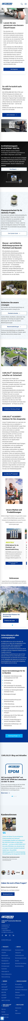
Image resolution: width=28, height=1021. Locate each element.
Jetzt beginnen (14, 69)
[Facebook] (2, 935)
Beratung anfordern (8, 894)
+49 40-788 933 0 (6, 930)
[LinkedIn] (13, 935)
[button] (25, 4)
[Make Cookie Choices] (2, 1018)
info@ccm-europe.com (7, 932)
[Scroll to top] (25, 1018)
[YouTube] (6, 935)
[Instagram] (9, 935)
